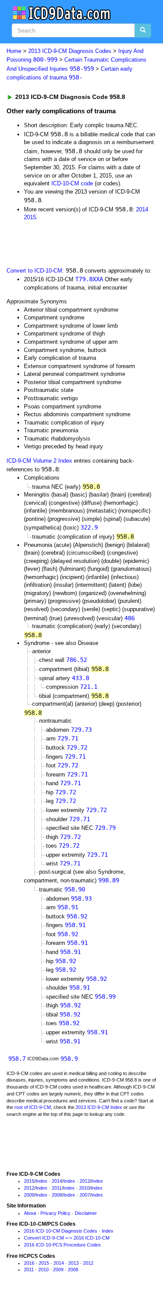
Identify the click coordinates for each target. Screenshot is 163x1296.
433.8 (80, 677)
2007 (85, 1194)
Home (14, 51)
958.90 (74, 889)
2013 (85, 1181)
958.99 (105, 996)
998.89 (108, 880)
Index (41, 1181)
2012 (29, 1188)
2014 (142, 209)
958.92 (77, 916)
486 (129, 618)
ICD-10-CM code (72, 183)
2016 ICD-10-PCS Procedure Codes (62, 1244)
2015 (30, 217)
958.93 (81, 898)
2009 (29, 1194)
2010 (84, 1188)
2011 (57, 1188)
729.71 (67, 738)
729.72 (77, 747)
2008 (57, 1194)
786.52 (76, 659)
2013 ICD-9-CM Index (99, 1107)
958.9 (69, 1058)
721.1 (88, 686)
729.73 (81, 729)
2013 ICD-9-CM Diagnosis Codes (69, 51)
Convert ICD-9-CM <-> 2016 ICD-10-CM (67, 1237)
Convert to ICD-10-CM (34, 270)
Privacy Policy (55, 1213)
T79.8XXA (89, 279)
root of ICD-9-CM (32, 1107)
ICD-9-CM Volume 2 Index (39, 460)
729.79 (105, 827)
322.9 (89, 527)
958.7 (17, 1058)
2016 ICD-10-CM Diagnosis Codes (60, 1231)
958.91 (67, 907)
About (30, 1213)
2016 (29, 1263)
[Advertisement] (69, 243)
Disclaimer (86, 1213)
